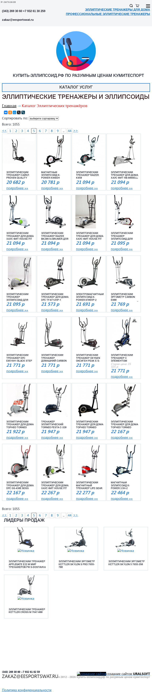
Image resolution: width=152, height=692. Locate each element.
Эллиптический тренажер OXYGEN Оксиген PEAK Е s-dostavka (88, 358)
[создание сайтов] (91, 673)
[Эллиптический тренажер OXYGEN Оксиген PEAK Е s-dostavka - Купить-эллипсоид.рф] (89, 333)
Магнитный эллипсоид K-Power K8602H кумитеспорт (50, 175)
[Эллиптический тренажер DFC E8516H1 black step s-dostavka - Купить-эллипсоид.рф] (19, 333)
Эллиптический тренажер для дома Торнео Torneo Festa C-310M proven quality (20, 425)
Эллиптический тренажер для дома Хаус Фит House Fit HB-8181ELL (89, 236)
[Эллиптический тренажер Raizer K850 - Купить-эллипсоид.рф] (89, 151)
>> (75, 130)
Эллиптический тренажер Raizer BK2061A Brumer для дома (54, 236)
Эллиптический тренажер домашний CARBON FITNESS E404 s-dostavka (54, 358)
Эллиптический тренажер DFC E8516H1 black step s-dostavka (19, 358)
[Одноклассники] (10, 112)
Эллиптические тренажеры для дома (117, 9)
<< (4, 130)
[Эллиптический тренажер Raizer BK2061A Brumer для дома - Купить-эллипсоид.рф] (54, 211)
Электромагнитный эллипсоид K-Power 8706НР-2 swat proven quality (90, 297)
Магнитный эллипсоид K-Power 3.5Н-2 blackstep (120, 486)
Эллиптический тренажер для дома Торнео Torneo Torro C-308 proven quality (89, 425)
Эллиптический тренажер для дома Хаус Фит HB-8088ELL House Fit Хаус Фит (124, 175)
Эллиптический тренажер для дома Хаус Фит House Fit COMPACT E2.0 (54, 486)
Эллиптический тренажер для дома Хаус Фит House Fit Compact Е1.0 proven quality (20, 236)
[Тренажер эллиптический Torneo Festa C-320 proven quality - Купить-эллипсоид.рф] (54, 400)
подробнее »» (17, 188)
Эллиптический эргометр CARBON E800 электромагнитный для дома (125, 297)
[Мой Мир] (14, 112)
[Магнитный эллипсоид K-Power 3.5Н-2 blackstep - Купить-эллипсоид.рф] (124, 461)
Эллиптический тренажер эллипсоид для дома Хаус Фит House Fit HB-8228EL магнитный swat (124, 236)
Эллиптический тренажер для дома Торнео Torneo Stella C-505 (124, 425)
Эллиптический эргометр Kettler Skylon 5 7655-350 (126, 563)
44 (69, 131)
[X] (19, 112)
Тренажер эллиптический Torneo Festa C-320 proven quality (53, 425)
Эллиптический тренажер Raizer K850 (87, 175)
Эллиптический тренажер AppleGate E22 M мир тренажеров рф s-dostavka (27, 564)
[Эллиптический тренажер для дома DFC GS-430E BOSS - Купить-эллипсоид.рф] (19, 461)
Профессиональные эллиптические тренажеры (108, 14)
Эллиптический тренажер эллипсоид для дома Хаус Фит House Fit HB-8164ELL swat (20, 297)
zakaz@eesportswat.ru (18, 19)
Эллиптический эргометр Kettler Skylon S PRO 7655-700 (77, 564)
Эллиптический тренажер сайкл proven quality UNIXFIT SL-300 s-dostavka (17, 175)
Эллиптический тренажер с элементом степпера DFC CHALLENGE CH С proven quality (122, 358)
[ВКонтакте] (6, 112)
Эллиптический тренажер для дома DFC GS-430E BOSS (20, 486)
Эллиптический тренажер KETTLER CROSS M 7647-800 (27, 611)
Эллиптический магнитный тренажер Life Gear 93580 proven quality (89, 486)
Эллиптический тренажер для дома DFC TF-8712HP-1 (54, 297)
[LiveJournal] (23, 112)
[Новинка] (26, 550)
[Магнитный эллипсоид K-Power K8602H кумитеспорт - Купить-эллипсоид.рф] (54, 151)
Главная (9, 105)
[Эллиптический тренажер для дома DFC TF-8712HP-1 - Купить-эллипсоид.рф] (54, 272)
